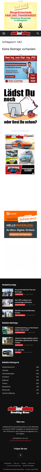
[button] (3, 33)
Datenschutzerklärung (14, 465)
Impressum (31, 463)
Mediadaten (8, 463)
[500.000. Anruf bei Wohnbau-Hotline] (7, 313)
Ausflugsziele (19, 294)
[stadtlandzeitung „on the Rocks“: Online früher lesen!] (7, 330)
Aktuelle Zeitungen (28, 465)
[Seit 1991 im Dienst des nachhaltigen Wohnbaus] (7, 303)
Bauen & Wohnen (20, 304)
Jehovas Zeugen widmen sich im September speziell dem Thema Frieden (26, 340)
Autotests (18, 352)
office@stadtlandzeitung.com (20, 440)
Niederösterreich (20, 332)
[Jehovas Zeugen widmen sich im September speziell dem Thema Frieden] (7, 341)
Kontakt (23, 463)
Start (3, 39)
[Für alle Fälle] (7, 352)
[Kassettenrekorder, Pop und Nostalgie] (7, 292)
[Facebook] (20, 455)
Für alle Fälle (19, 350)
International (19, 345)
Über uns (16, 463)
